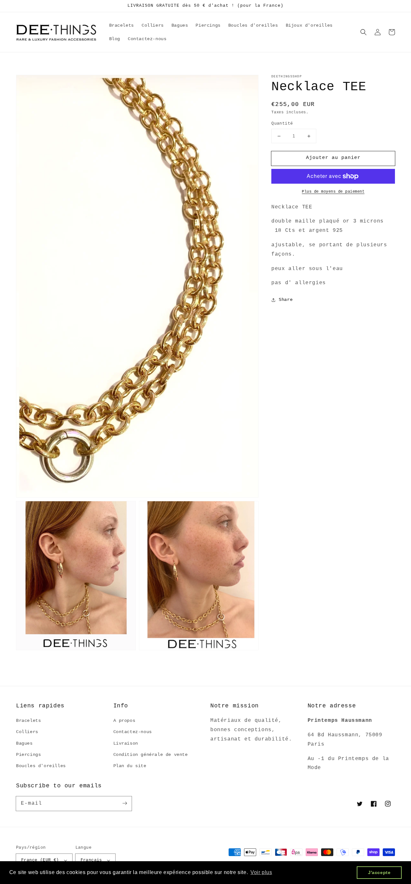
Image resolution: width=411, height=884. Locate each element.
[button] (363, 32)
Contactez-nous (132, 731)
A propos (124, 720)
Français (91, 860)
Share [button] (286, 299)
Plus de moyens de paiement (333, 191)
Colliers (27, 731)
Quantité (282, 123)
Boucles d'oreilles (41, 765)
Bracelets (28, 720)
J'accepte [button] (379, 872)
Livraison (125, 743)
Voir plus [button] (261, 872)
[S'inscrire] (125, 803)
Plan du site (129, 765)
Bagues (24, 743)
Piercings (28, 754)
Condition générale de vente (150, 754)
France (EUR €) (40, 860)
